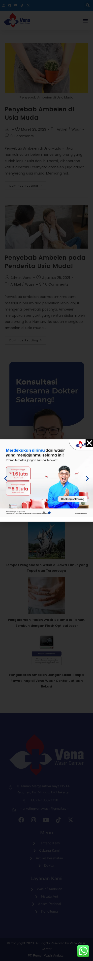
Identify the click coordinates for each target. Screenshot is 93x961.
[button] (89, 443)
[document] (46, 480)
